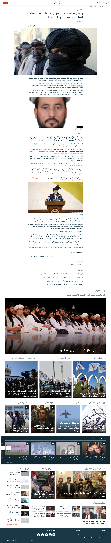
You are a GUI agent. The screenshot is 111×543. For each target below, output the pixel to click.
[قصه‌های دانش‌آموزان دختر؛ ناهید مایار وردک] (25, 520)
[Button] (32, 26)
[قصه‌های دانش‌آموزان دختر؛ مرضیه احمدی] (25, 507)
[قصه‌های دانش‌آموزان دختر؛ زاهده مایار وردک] (25, 487)
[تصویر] (15, 3)
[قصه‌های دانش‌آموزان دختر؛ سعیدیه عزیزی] (25, 480)
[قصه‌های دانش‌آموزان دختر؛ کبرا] (25, 513)
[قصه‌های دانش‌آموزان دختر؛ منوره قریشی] (25, 473)
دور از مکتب (101, 438)
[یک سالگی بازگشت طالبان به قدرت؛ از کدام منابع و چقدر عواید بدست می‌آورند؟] (55, 379)
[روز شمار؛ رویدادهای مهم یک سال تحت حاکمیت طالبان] (94, 419)
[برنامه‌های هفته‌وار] (10, 3)
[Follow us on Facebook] (54, 534)
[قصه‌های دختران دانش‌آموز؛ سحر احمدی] (25, 493)
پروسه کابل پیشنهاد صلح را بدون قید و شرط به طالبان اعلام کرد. (57, 179)
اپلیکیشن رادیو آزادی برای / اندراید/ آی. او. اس (95, 537)
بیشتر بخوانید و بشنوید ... (11, 524)
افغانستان (80, 10)
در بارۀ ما (78, 534)
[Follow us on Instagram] (42, 534)
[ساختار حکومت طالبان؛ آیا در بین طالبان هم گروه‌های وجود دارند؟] (17, 419)
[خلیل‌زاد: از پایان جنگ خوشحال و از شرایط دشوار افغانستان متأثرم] (94, 512)
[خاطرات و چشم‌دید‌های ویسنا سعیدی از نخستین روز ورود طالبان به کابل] (76, 515)
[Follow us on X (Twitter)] (50, 534)
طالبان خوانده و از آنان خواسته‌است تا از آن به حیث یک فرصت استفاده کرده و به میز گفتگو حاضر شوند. (56, 152)
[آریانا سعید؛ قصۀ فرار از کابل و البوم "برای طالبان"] (76, 508)
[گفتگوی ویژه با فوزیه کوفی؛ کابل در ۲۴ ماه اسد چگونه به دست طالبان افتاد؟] (50, 508)
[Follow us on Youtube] (46, 534)
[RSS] (38, 534)
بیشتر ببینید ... (8, 462)
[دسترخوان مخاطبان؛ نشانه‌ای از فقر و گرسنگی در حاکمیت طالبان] (43, 485)
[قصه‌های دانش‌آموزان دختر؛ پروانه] (25, 500)
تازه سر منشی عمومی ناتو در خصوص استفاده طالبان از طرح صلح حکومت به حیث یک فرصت (56, 84)
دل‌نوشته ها (24, 469)
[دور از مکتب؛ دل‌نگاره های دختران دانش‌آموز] (94, 448)
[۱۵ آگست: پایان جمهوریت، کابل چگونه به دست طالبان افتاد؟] (43, 419)
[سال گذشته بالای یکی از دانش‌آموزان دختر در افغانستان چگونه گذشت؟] (50, 515)
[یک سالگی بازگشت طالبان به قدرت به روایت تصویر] (81, 485)
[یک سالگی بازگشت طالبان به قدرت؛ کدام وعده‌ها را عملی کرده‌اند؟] (89, 379)
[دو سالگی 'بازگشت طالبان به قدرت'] (55, 326)
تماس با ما (103, 534)
